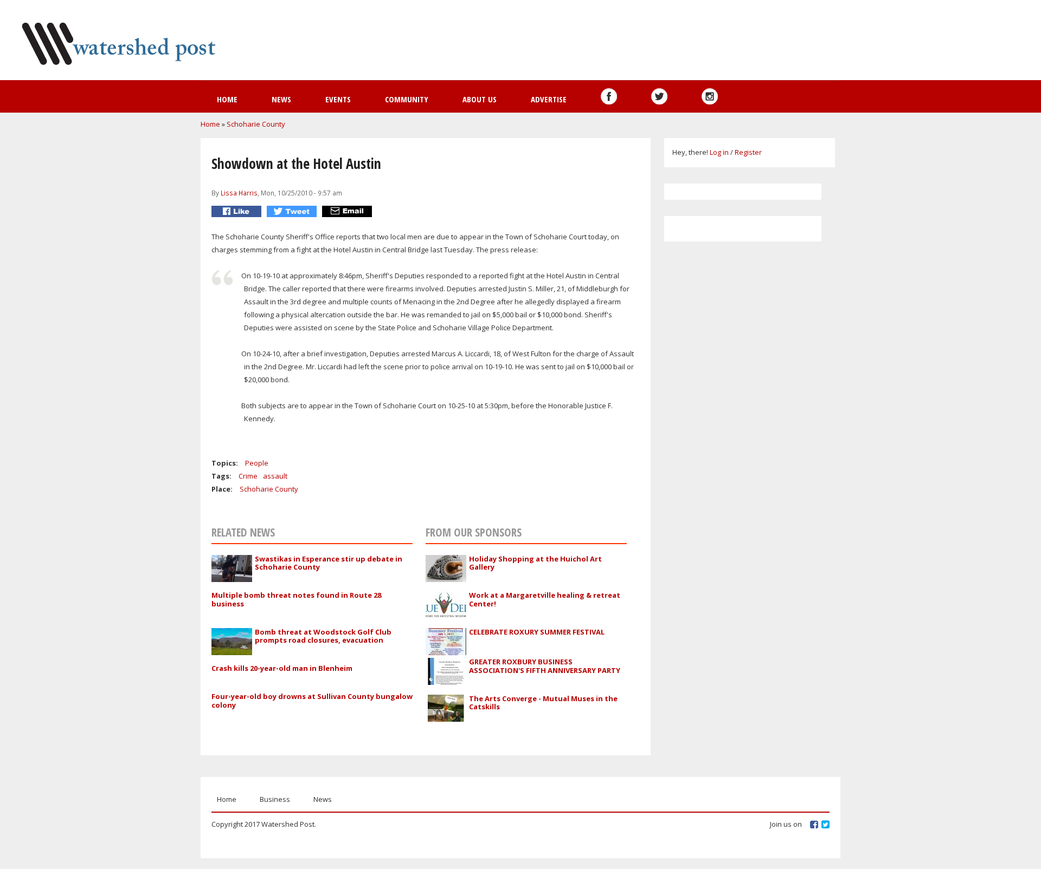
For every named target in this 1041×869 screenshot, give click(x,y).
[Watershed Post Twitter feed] (659, 96)
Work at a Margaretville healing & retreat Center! (544, 599)
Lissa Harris (239, 192)
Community (406, 99)
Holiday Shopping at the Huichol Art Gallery (535, 563)
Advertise (549, 99)
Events (338, 99)
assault (275, 476)
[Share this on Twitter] (293, 211)
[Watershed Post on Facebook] (608, 96)
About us (479, 99)
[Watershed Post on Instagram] (709, 96)
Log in (719, 152)
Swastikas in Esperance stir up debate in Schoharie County (328, 563)
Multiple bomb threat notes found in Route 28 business (296, 599)
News (281, 99)
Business (275, 799)
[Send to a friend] (348, 211)
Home (227, 99)
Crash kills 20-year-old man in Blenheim (281, 668)
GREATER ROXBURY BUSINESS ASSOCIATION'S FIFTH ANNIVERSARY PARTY (544, 666)
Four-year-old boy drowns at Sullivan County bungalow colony (312, 700)
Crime (248, 476)
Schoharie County (256, 124)
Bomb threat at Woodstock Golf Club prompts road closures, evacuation (323, 636)
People (256, 463)
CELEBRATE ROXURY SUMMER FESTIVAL (537, 632)
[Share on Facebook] (237, 211)
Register (748, 152)
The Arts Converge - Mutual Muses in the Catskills (543, 703)
